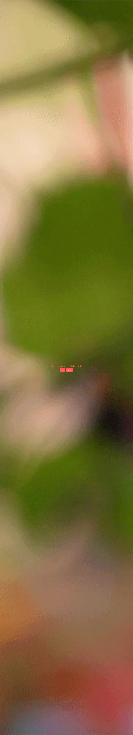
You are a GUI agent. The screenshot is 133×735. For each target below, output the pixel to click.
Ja (62, 370)
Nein (69, 370)
